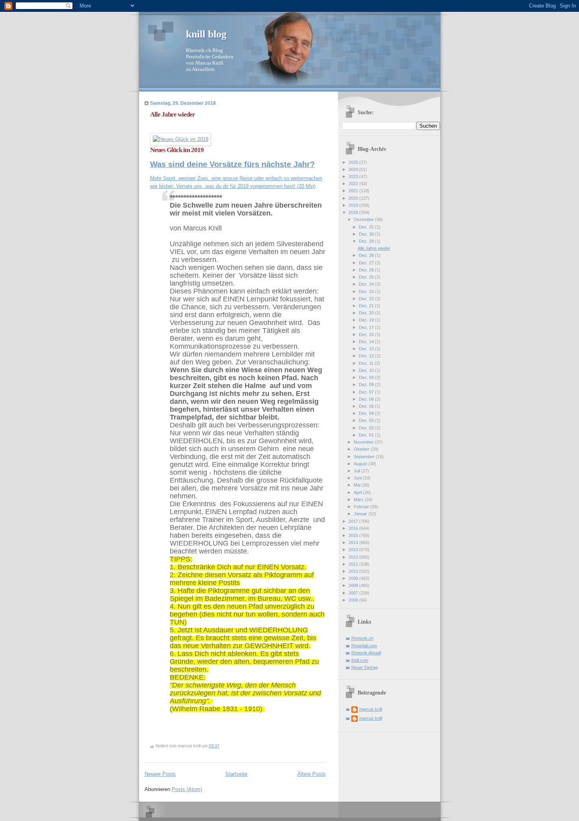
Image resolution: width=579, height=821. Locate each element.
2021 (354, 190)
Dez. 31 (367, 227)
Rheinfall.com (364, 645)
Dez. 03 (367, 420)
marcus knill (370, 709)
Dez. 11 (367, 363)
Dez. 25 (367, 277)
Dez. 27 (367, 262)
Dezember (364, 219)
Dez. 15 (367, 334)
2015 (354, 535)
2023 (354, 176)
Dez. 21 (367, 305)
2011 (354, 564)
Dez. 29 (367, 241)
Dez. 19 (367, 320)
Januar (361, 513)
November (364, 442)
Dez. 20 (367, 312)
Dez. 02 (367, 427)
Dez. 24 (367, 284)
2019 (354, 205)
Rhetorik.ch (362, 638)
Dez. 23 (367, 291)
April (358, 492)
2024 (354, 169)
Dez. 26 (367, 269)
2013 (354, 549)
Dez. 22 (367, 298)
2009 (354, 578)
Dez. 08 (367, 384)
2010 (354, 571)
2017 (354, 521)
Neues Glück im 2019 (177, 150)
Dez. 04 (367, 413)
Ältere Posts (311, 774)
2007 (354, 593)
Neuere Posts (160, 774)
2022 (354, 183)
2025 (354, 162)
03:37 (214, 745)
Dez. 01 (367, 435)
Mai (358, 485)
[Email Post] (221, 745)
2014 (354, 542)
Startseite (236, 774)
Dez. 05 (367, 406)
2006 (354, 600)
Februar (362, 506)
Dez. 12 (367, 355)
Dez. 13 (367, 348)
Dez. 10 (367, 370)
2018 (354, 212)
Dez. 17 (367, 327)
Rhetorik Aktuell (366, 652)
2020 (354, 198)
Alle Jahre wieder (172, 114)
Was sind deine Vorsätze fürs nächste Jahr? (232, 164)
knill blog (206, 34)
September (365, 456)
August (361, 463)
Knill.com (359, 660)
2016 (354, 528)
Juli (357, 470)
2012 (354, 557)
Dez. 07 (367, 392)
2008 (354, 585)
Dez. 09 (367, 377)
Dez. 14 (367, 341)
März (359, 499)
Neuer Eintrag (364, 667)
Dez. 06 (367, 399)
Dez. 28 (367, 255)
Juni (358, 478)
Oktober (362, 449)
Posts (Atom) (187, 789)
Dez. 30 (367, 234)
